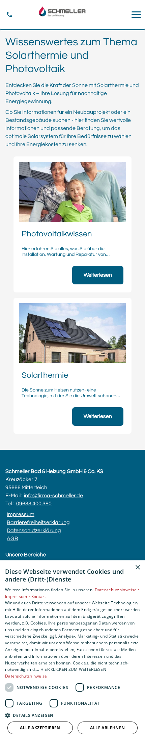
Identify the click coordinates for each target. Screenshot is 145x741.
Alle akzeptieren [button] (40, 728)
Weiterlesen (98, 275)
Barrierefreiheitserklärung (38, 522)
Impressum (20, 514)
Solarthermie (45, 375)
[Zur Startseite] (72, 14)
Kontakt (38, 596)
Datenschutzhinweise (26, 676)
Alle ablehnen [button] (107, 728)
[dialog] (72, 650)
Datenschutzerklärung (34, 530)
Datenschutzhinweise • (117, 590)
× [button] (137, 567)
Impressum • (18, 596)
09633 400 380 (34, 503)
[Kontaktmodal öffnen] (9, 14)
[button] (136, 14)
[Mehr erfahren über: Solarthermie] (72, 333)
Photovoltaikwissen (57, 234)
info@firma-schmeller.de (53, 495)
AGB (12, 538)
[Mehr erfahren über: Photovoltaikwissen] (72, 192)
